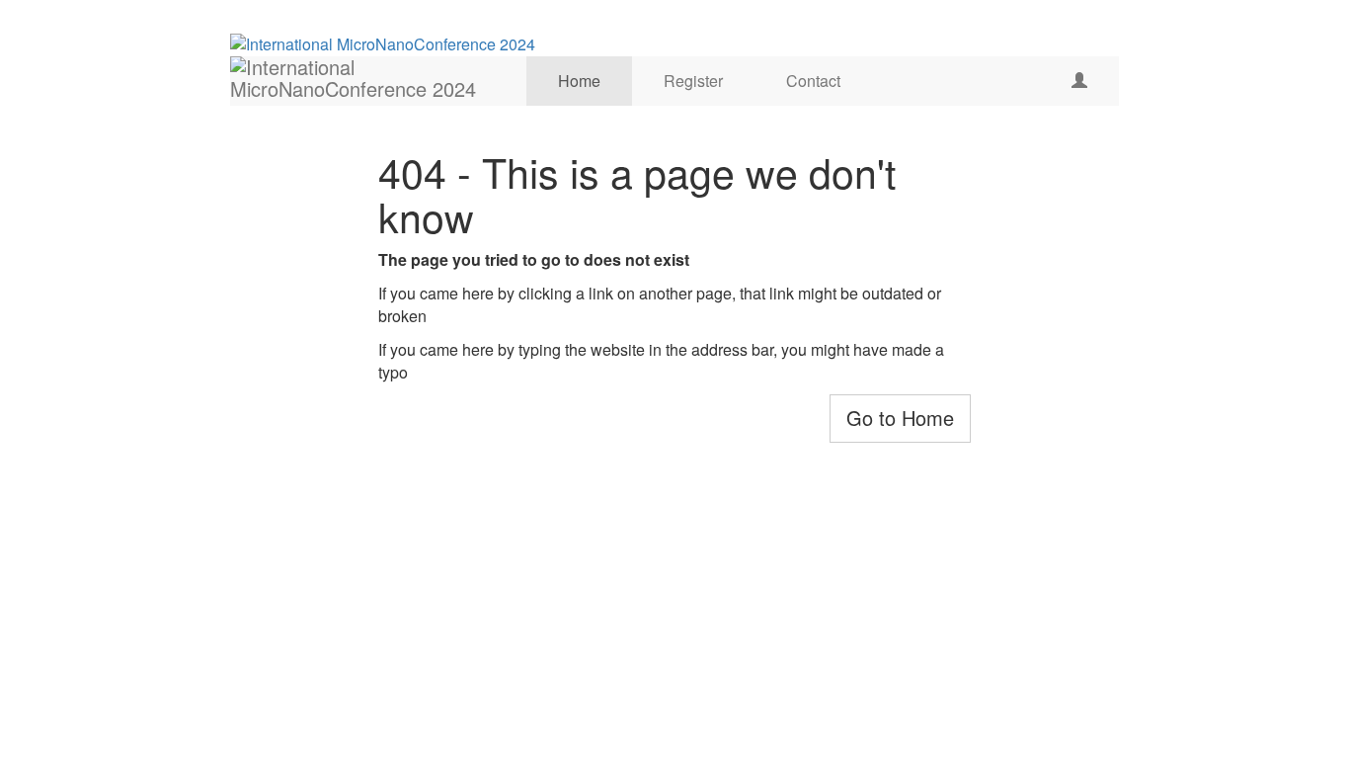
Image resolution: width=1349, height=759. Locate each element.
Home (579, 80)
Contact (813, 80)
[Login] (1079, 81)
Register (693, 80)
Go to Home (900, 417)
